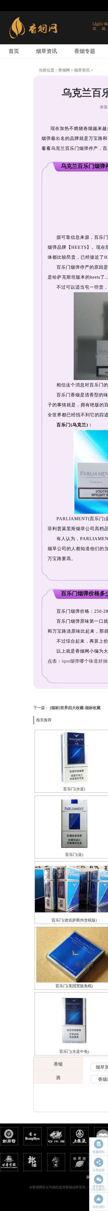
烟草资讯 (46, 51)
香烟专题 (84, 51)
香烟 (58, 1064)
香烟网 (64, 70)
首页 (14, 51)
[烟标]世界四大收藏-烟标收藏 (75, 708)
